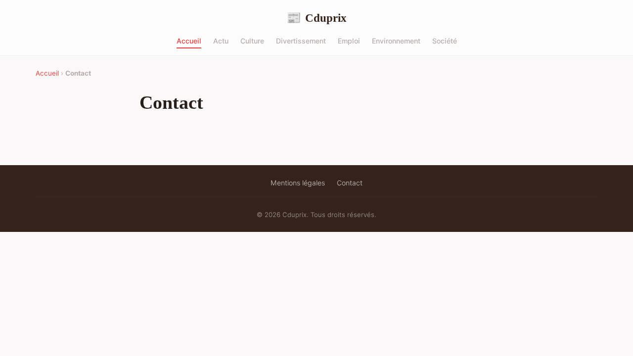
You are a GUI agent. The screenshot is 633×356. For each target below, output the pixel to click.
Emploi (349, 41)
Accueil (189, 41)
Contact (349, 182)
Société (444, 41)
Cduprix (316, 17)
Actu (220, 41)
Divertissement (301, 41)
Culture (252, 41)
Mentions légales (298, 182)
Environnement (396, 41)
